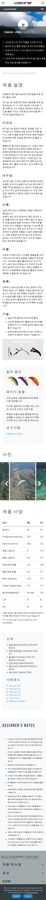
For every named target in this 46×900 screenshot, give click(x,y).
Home (5, 73)
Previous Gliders (22, 73)
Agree (28, 896)
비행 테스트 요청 (14, 434)
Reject (16, 896)
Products (12, 73)
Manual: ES (14, 695)
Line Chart (14, 698)
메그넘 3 (33, 73)
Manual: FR (14, 689)
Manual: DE (15, 692)
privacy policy (32, 892)
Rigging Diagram (17, 701)
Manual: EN (15, 686)
